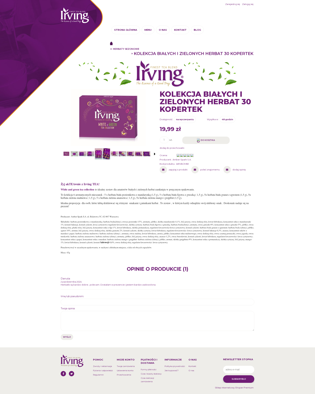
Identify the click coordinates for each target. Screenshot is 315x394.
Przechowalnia (124, 374)
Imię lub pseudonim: (72, 296)
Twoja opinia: (68, 308)
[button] (154, 154)
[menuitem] (125, 30)
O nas (191, 370)
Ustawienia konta (125, 370)
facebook (63, 373)
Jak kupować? (171, 370)
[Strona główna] (75, 15)
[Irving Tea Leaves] (157, 73)
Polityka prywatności (175, 366)
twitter (71, 373)
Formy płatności (148, 369)
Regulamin (98, 374)
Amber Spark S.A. (182, 159)
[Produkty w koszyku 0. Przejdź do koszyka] (250, 14)
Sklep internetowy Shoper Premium (234, 387)
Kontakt (192, 366)
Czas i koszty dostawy (151, 373)
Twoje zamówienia (126, 366)
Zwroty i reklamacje (102, 366)
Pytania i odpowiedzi (103, 370)
